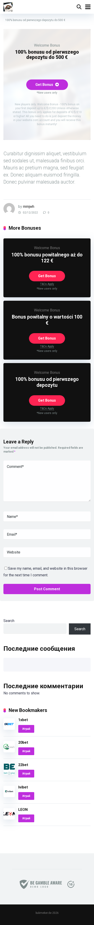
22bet (23, 765)
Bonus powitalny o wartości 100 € (47, 320)
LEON (23, 809)
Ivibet (23, 787)
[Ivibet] (9, 796)
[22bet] (9, 773)
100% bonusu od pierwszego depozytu (47, 382)
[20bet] (9, 751)
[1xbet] (9, 728)
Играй (26, 728)
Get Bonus (44, 84)
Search (8, 621)
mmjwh (28, 206)
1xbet (23, 720)
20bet (23, 742)
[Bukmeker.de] (8, 6)
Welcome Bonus (47, 45)
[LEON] (9, 818)
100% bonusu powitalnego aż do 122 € (47, 258)
